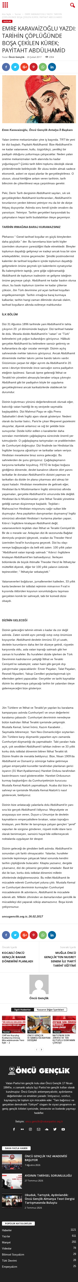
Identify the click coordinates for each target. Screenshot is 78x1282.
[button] (71, 5)
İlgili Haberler (22, 1009)
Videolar (6, 1248)
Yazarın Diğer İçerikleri (50, 1009)
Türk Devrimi (9, 1260)
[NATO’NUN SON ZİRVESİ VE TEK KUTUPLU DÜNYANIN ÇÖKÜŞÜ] (64, 1024)
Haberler (7, 1230)
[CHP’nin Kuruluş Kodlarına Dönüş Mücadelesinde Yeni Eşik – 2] (13, 1024)
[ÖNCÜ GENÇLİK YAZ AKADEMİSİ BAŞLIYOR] (12, 1161)
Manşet (6, 1242)
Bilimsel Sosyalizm (13, 1254)
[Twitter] (56, 1129)
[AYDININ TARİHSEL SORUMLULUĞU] (12, 1181)
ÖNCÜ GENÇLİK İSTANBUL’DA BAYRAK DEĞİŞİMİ (39, 1038)
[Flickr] (23, 1129)
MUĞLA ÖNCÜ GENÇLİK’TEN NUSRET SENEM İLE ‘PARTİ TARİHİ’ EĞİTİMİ (60, 959)
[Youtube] (63, 1129)
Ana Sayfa (6, 14)
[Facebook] (15, 1129)
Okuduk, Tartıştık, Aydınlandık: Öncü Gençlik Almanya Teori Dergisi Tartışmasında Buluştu (50, 1199)
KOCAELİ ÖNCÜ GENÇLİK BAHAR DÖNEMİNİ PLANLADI (17, 957)
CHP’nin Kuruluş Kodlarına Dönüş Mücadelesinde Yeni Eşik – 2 (13, 1039)
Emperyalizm (9, 1266)
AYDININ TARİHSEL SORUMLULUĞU (48, 1175)
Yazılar (18, 14)
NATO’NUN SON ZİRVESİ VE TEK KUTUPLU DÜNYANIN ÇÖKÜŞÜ (64, 1039)
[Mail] (39, 1129)
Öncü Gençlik (16, 56)
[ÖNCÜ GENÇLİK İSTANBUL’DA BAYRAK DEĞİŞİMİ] (39, 1024)
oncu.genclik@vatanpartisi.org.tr (44, 1121)
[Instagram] (31, 1129)
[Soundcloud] (48, 1129)
